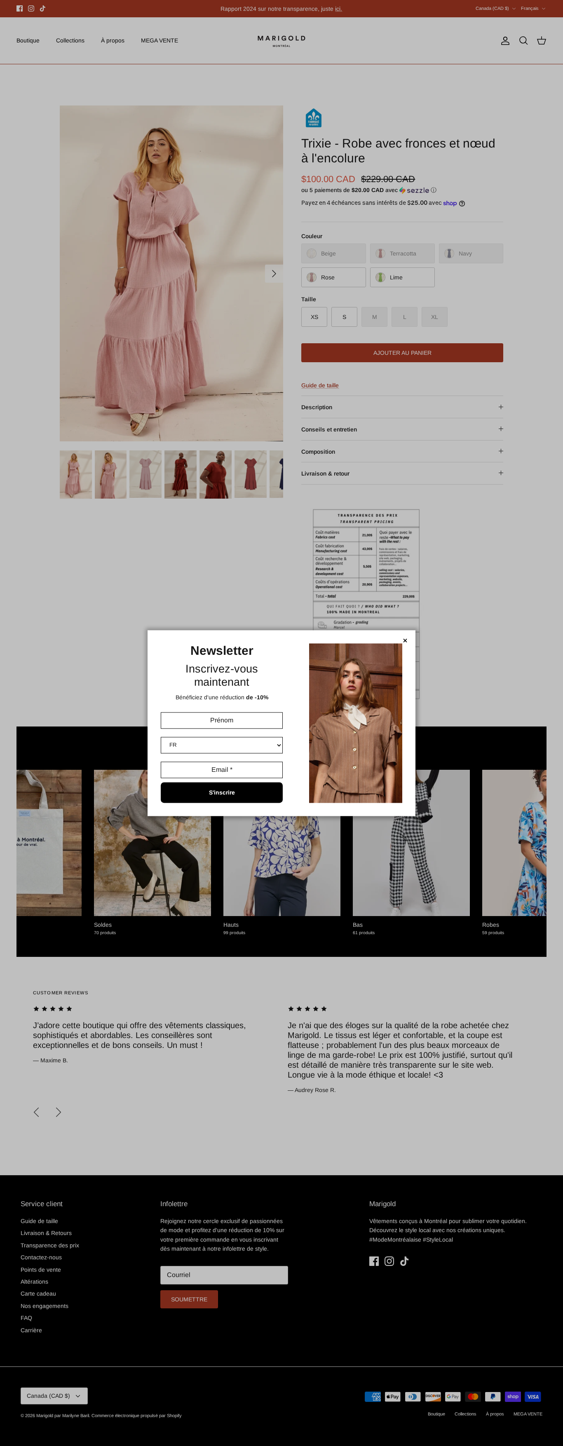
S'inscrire (222, 792)
